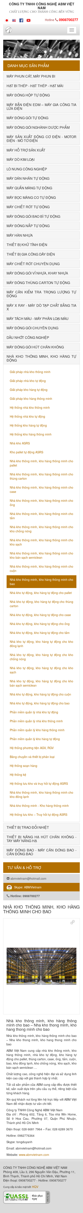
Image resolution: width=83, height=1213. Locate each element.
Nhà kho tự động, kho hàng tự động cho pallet (41, 593)
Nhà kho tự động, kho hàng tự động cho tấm (40, 633)
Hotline (61, 19)
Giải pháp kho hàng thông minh (31, 398)
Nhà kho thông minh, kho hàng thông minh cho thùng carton (41, 476)
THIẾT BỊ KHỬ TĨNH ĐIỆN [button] (27, 244)
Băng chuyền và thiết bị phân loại (32, 757)
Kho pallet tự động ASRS (26, 452)
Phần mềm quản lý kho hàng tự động (35, 739)
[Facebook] (21, 20)
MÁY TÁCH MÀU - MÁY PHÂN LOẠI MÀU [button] (38, 318)
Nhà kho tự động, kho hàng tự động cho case (40, 615)
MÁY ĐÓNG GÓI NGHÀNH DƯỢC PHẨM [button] (38, 127)
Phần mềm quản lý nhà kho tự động (34, 712)
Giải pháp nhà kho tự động (28, 381)
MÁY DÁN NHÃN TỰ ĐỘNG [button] (28, 178)
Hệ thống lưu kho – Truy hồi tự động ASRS (38, 814)
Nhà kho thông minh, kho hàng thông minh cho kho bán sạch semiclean (41, 555)
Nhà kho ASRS (20, 443)
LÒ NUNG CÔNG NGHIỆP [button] (27, 169)
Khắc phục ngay (37, 1197)
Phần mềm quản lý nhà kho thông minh (36, 721)
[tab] (41, 76)
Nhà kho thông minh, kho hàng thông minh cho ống (41, 502)
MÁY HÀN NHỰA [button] (20, 235)
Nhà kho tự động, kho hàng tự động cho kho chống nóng (41, 657)
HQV (35, 1187)
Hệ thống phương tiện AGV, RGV (32, 748)
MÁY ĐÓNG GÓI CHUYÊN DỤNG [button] (32, 327)
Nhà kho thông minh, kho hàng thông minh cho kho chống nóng (41, 529)
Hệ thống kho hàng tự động (28, 425)
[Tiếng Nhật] (6, 20)
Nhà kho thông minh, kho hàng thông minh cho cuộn (41, 568)
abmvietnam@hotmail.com (28, 878)
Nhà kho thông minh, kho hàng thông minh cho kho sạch (41, 542)
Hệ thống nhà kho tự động (27, 416)
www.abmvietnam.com (34, 1154)
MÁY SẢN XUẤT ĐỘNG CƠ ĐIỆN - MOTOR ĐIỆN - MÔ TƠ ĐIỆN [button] (41, 138)
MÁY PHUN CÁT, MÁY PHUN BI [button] (31, 76)
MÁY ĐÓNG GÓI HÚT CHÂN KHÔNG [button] (35, 347)
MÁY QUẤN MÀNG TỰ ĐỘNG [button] (29, 187)
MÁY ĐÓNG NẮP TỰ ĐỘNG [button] (28, 225)
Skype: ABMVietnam (28, 887)
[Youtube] (28, 20)
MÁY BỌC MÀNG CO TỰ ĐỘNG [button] (31, 197)
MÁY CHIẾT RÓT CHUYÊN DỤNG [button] (33, 263)
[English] (14, 20)
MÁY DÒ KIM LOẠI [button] (20, 159)
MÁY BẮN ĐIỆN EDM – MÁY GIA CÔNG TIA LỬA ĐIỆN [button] (41, 106)
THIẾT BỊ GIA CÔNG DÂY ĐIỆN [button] (31, 254)
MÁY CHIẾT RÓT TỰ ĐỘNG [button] (28, 206)
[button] (9, 49)
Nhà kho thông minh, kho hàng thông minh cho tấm (41, 516)
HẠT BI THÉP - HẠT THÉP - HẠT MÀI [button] (35, 85)
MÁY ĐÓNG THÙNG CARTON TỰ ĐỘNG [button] (38, 282)
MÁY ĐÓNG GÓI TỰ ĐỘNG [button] (27, 117)
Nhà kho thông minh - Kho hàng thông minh (39, 805)
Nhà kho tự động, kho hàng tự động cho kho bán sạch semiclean (41, 683)
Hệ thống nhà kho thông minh (30, 407)
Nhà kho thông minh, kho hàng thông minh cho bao (41, 581)
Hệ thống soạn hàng (23, 765)
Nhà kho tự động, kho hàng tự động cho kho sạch (41, 670)
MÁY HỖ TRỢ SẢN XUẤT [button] (26, 150)
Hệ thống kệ (18, 774)
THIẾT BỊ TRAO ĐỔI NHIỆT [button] (28, 827)
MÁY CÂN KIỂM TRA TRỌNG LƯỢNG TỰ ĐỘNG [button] (41, 294)
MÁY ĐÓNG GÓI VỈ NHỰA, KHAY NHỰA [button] (37, 273)
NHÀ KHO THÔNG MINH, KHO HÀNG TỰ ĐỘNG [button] (41, 358)
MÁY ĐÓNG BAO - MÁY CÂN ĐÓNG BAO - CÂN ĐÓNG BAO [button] (41, 852)
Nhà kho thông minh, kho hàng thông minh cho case (41, 489)
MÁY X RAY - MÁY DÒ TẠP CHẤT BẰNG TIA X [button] (41, 307)
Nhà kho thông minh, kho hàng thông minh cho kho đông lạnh (41, 794)
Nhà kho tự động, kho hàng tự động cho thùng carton (41, 603)
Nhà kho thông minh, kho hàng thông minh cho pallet (41, 463)
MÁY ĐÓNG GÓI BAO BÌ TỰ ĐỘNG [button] (33, 216)
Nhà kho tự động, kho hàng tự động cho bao (40, 703)
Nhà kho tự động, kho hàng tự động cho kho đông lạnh (41, 643)
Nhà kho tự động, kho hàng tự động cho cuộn (40, 694)
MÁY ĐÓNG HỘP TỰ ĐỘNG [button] (28, 95)
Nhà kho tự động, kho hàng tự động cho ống (40, 624)
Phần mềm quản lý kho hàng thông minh (37, 730)
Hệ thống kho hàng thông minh (31, 434)
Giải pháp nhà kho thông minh (30, 372)
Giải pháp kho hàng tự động (28, 389)
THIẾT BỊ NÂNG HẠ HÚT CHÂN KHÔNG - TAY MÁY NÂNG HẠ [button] (41, 838)
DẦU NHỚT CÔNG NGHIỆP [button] (28, 337)
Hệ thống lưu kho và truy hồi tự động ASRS (39, 783)
